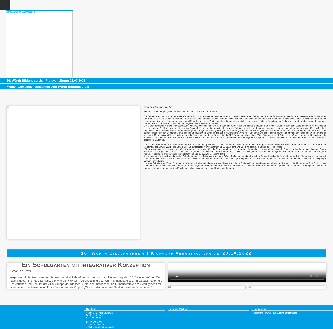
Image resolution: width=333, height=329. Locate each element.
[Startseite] (41, 317)
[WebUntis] (307, 5)
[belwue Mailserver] (317, 5)
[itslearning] (328, 5)
